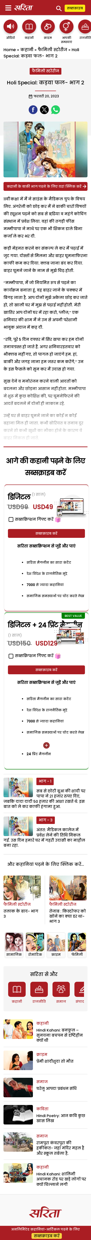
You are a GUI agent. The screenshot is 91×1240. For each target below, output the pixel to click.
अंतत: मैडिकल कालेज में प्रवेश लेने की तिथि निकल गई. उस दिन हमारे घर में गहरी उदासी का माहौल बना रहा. (44, 837)
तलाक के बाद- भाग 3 (21, 914)
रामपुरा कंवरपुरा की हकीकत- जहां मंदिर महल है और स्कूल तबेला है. (60, 1148)
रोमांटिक (35, 954)
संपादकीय (83, 1001)
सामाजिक (14, 954)
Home (10, 50)
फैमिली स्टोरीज (52, 50)
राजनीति (39, 1001)
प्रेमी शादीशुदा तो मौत (55, 1061)
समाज (61, 1001)
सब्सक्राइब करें (46, 533)
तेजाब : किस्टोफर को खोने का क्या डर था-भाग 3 (67, 916)
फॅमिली (77, 954)
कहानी (26, 50)
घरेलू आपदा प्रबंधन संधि (56, 1088)
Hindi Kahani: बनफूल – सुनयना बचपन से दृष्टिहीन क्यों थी (59, 1035)
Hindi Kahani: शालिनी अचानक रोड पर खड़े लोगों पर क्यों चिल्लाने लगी (61, 1179)
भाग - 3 (45, 820)
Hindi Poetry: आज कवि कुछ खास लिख (60, 1118)
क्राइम (56, 954)
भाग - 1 (45, 781)
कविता (42, 1109)
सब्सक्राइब (75, 8)
